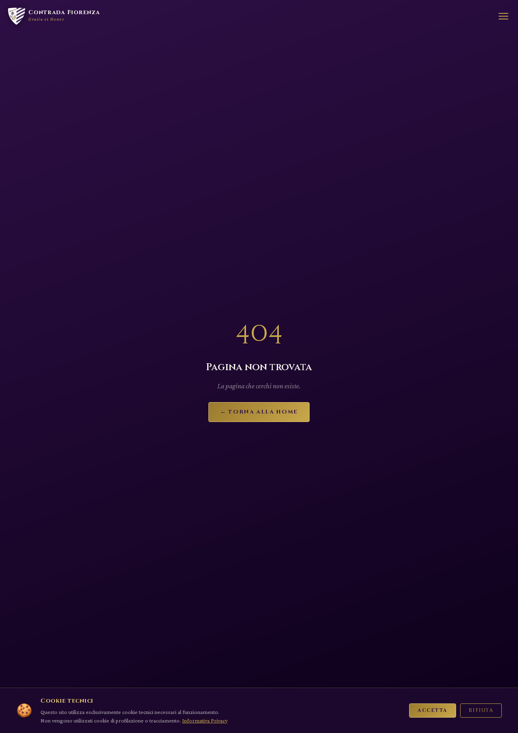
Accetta (432, 710)
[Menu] (503, 16)
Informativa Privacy (204, 720)
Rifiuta (481, 710)
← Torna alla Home (259, 412)
